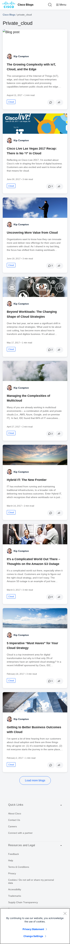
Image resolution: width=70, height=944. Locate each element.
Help (10, 860)
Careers (12, 826)
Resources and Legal (21, 845)
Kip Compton (21, 56)
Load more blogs (35, 780)
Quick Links (15, 804)
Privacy (12, 873)
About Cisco (14, 813)
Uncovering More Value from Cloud (32, 232)
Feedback (13, 854)
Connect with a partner (20, 833)
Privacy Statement (33, 929)
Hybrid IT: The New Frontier (27, 480)
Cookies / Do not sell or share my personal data (31, 881)
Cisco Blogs (25, 4)
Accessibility (14, 889)
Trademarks (14, 895)
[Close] (65, 913)
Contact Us (14, 820)
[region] (35, 926)
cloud (11, 102)
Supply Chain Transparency (23, 902)
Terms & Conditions (18, 867)
